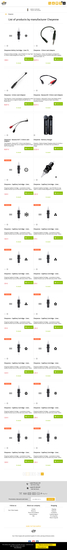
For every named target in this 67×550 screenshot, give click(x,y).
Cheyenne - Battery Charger (43, 140)
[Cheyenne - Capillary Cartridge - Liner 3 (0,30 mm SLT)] (19, 259)
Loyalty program (54, 514)
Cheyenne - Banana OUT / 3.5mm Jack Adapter (16, 140)
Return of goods (54, 517)
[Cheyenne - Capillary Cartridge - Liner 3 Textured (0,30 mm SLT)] (19, 304)
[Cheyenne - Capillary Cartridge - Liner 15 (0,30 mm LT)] (48, 170)
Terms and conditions (33, 512)
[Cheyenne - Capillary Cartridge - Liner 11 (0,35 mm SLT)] (19, 170)
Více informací (17, 547)
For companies (54, 516)
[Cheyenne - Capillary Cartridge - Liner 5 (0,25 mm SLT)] (48, 304)
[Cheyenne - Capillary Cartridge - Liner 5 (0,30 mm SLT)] (19, 349)
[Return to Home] (6, 14)
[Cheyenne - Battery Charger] (48, 125)
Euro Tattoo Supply (13, 510)
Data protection (33, 514)
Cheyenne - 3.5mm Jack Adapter (44, 50)
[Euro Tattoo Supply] (3, 3)
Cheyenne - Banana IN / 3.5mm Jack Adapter (48, 95)
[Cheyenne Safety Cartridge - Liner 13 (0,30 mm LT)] (19, 36)
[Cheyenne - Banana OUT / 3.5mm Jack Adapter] (19, 125)
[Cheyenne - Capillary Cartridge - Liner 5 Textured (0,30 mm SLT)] (19, 393)
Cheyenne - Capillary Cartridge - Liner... (17, 184)
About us (33, 511)
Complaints (54, 512)
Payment (54, 511)
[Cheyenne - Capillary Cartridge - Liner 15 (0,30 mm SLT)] (19, 214)
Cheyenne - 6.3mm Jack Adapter (15, 95)
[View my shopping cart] (60, 4)
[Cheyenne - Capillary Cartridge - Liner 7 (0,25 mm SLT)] (48, 393)
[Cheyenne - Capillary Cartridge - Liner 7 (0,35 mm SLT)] (48, 438)
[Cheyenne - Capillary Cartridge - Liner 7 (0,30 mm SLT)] (19, 438)
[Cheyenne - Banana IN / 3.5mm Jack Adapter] (48, 80)
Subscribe (50, 499)
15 (39, 474)
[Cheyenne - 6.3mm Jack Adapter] (19, 80)
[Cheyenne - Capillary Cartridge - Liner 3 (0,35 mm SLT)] (48, 259)
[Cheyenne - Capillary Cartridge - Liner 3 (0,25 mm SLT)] (48, 214)
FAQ (33, 516)
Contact (33, 509)
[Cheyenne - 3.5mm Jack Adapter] (48, 36)
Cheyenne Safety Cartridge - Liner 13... (16, 50)
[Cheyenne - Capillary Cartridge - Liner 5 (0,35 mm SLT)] (48, 349)
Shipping (54, 509)
